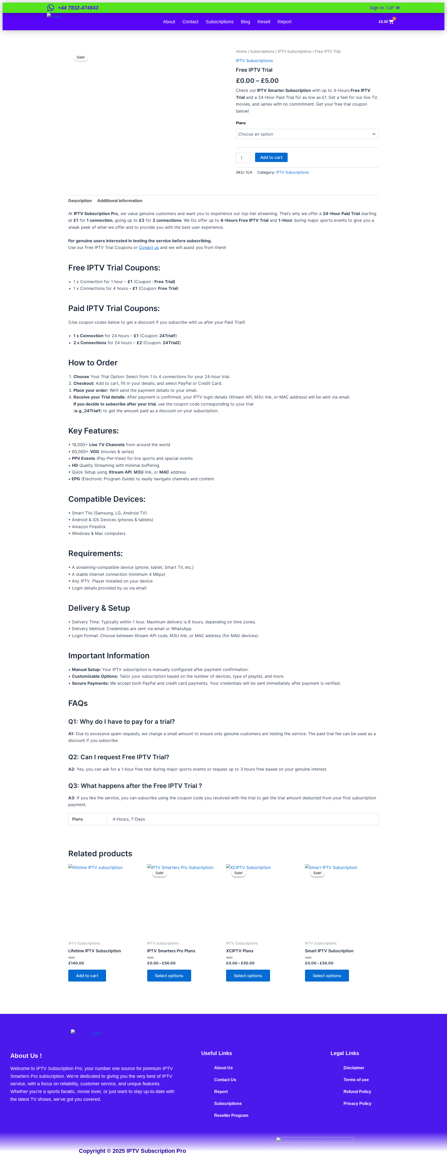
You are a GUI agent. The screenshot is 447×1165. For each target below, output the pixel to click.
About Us (223, 1068)
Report (285, 21)
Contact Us (225, 1080)
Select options (169, 975)
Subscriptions (220, 21)
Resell (263, 21)
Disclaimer (354, 1068)
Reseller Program (231, 1115)
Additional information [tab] (119, 200)
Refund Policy (357, 1091)
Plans (241, 123)
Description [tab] (80, 200)
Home (241, 51)
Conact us (149, 247)
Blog (245, 21)
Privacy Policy (357, 1103)
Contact (190, 21)
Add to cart (271, 157)
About (169, 21)
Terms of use (356, 1080)
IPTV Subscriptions (294, 51)
